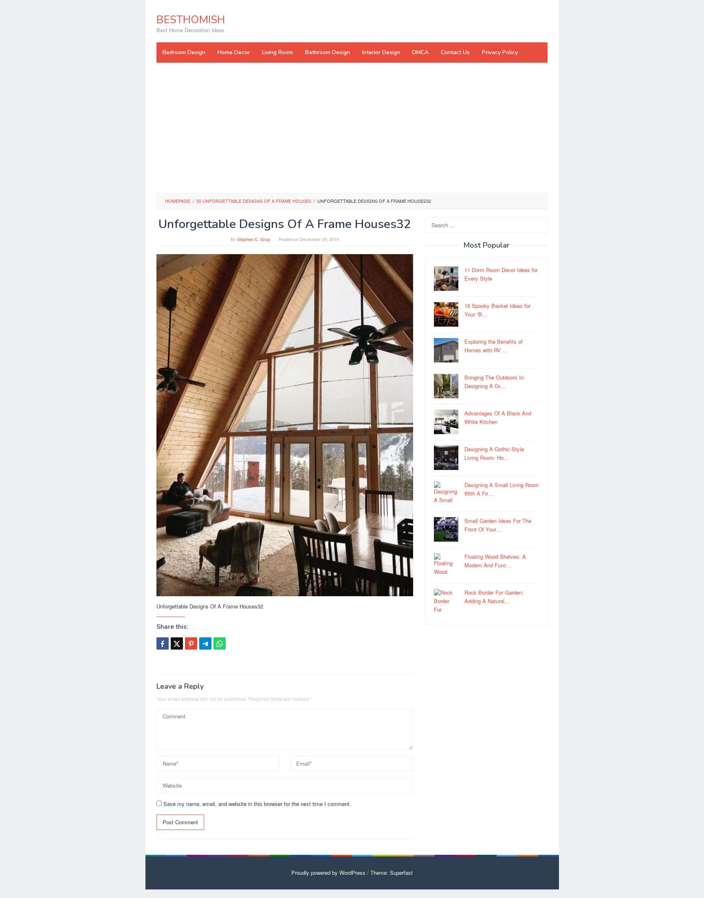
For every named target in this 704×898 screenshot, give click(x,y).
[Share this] (162, 643)
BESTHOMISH (190, 20)
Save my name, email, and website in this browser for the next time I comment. (257, 804)
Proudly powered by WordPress (328, 872)
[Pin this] (191, 643)
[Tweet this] (177, 643)
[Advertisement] (352, 128)
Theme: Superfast (391, 872)
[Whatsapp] (219, 643)
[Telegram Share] (205, 643)
